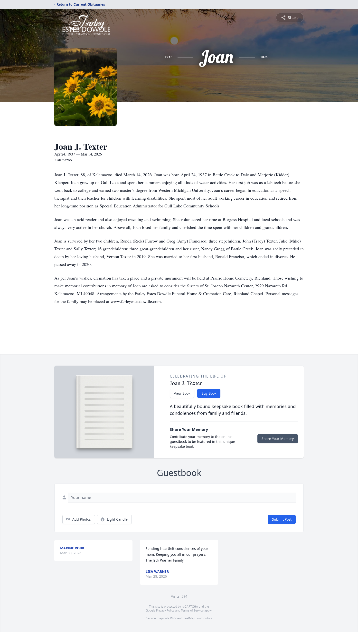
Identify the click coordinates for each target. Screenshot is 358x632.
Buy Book (208, 393)
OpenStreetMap (184, 618)
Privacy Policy (165, 610)
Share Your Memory (278, 438)
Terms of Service (192, 610)
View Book (182, 393)
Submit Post (282, 519)
